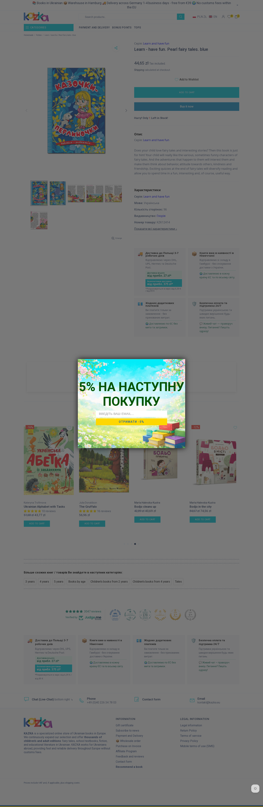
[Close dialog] (180, 364)
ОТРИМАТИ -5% (131, 421)
